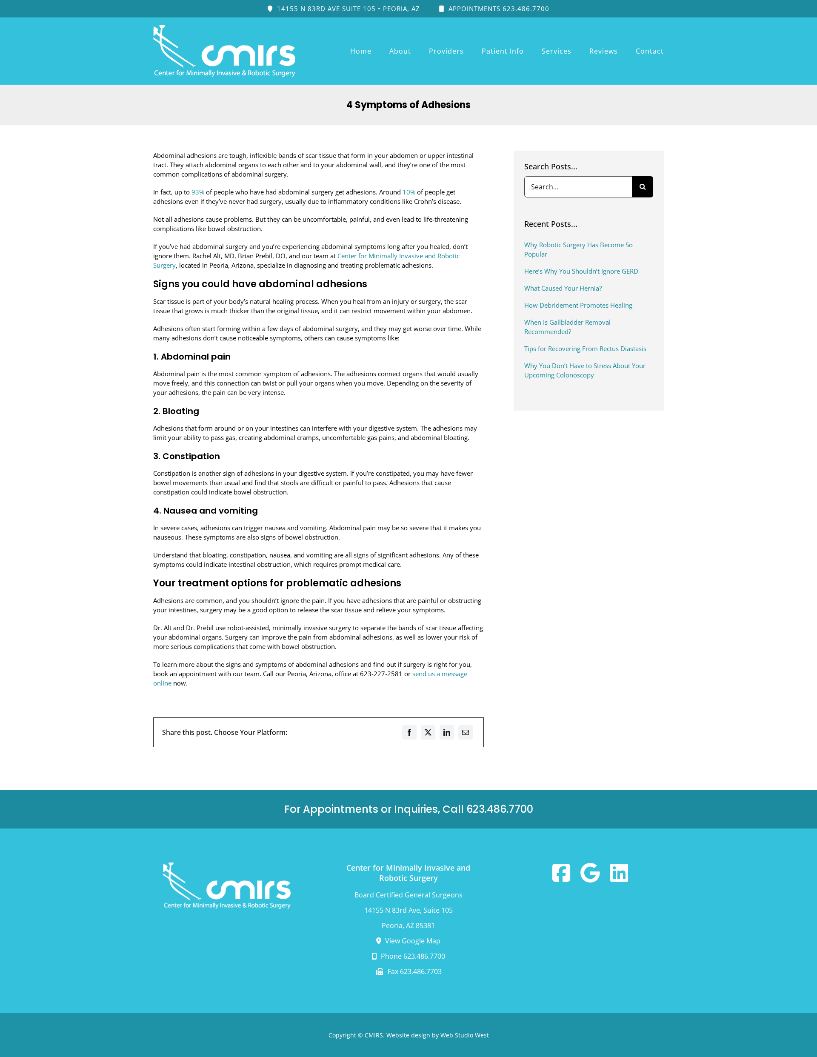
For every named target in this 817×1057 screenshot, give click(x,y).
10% (409, 192)
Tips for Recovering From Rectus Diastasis (585, 348)
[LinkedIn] (446, 732)
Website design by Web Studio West (437, 1035)
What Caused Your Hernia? (563, 288)
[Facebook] (409, 732)
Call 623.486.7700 (488, 809)
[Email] (465, 732)
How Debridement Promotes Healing (578, 305)
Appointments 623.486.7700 (497, 8)
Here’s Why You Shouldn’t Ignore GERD (581, 271)
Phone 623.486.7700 (412, 956)
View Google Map (411, 941)
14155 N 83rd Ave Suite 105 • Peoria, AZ (347, 8)
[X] (428, 732)
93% (197, 192)
